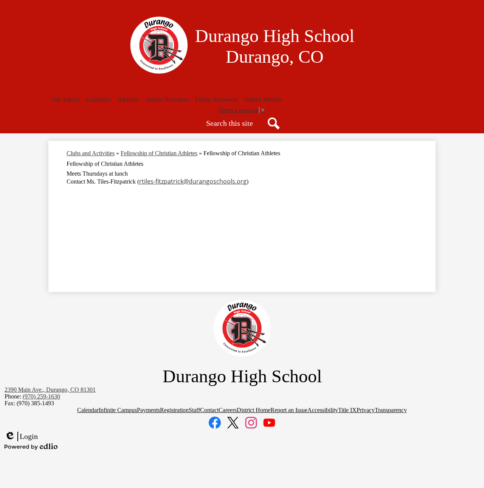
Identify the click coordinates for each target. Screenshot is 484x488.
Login (21, 436)
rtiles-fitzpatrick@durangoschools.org (193, 181)
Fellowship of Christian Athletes (159, 153)
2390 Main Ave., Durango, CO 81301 (50, 389)
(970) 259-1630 (41, 396)
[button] (65, 99)
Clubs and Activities (91, 153)
